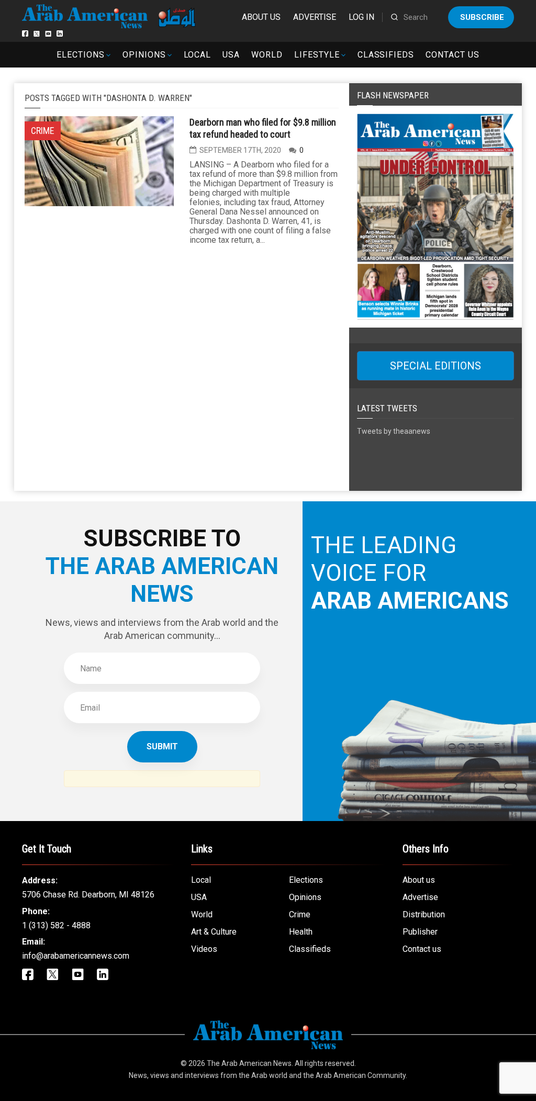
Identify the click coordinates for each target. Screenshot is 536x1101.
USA (231, 55)
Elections (81, 55)
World (267, 55)
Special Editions (435, 365)
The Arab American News (249, 1063)
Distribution (424, 914)
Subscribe (482, 17)
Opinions (144, 55)
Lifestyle (317, 55)
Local (197, 55)
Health (300, 932)
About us (261, 17)
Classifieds (386, 55)
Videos (204, 949)
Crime (299, 914)
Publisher (420, 932)
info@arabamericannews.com (75, 956)
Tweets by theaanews (393, 431)
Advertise (314, 17)
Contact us (452, 55)
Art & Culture (214, 932)
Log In (361, 17)
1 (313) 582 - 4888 (56, 925)
